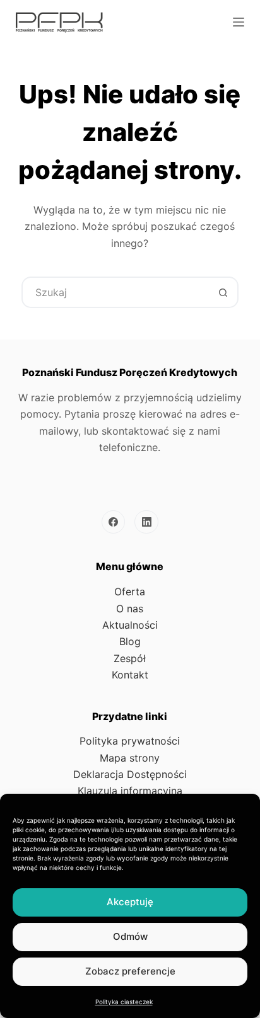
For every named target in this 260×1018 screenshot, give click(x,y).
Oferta (129, 591)
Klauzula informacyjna (130, 790)
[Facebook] (114, 522)
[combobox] (115, 292)
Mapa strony (130, 758)
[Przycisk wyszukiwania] (222, 292)
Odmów (130, 936)
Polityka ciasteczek (124, 1001)
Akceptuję (130, 902)
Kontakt (130, 674)
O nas (129, 608)
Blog (130, 641)
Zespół (130, 658)
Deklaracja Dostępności (130, 774)
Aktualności (130, 625)
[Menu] (238, 22)
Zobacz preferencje (130, 971)
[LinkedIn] (146, 522)
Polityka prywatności (130, 741)
